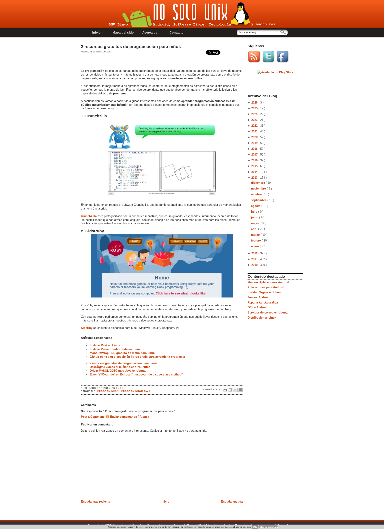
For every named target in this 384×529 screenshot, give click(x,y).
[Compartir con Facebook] (240, 390)
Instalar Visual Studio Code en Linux (115, 349)
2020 (254, 137)
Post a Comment (93, 416)
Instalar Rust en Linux (105, 345)
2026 (254, 102)
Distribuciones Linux (262, 317)
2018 (254, 148)
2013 (254, 177)
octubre (256, 194)
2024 (254, 114)
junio (255, 217)
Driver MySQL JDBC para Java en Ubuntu (118, 370)
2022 (254, 125)
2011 (254, 259)
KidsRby (86, 327)
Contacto (177, 32)
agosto (256, 206)
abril (254, 229)
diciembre (258, 182)
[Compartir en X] (235, 390)
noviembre (259, 188)
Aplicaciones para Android (266, 287)
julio (254, 211)
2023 (254, 120)
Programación (108, 391)
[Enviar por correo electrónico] (225, 390)
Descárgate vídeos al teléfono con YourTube (120, 367)
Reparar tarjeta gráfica (263, 302)
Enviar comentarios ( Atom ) (129, 416)
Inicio (96, 32)
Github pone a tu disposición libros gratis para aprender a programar (137, 356)
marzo (256, 234)
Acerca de (149, 32)
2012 (254, 253)
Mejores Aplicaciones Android (268, 282)
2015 (254, 166)
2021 (254, 131)
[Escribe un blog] (230, 390)
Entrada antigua (232, 501)
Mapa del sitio (123, 32)
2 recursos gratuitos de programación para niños (131, 46)
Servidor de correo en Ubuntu (268, 312)
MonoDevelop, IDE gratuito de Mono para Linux (122, 353)
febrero (256, 240)
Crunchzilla (89, 216)
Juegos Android (259, 297)
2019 (254, 143)
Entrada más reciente (95, 501)
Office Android (258, 307)
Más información (269, 526)
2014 (254, 172)
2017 (254, 154)
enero (255, 246)
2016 (254, 160)
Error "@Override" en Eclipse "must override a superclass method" (136, 374)
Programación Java (135, 391)
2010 (254, 265)
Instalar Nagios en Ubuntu (265, 292)
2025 (254, 108)
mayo (255, 223)
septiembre (259, 200)
